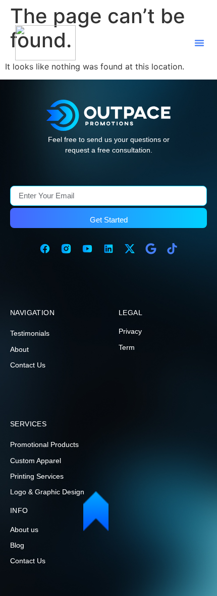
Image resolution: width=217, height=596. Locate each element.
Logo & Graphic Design (47, 492)
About (19, 349)
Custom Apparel (35, 461)
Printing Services (37, 476)
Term (127, 347)
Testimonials (29, 333)
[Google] (150, 248)
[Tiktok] (172, 248)
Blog (17, 545)
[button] (199, 42)
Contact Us (27, 365)
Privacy (130, 331)
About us (24, 530)
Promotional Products (44, 444)
